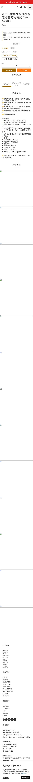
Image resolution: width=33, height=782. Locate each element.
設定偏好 (6, 778)
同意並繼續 (25, 778)
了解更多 (24, 773)
